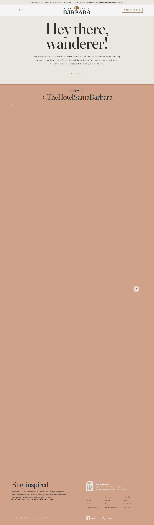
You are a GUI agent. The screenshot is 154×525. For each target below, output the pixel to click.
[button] (17, 10)
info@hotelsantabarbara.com (105, 489)
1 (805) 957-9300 (121, 489)
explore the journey (116, 2)
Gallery (107, 500)
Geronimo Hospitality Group (41, 518)
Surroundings (109, 497)
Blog (106, 504)
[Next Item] (136, 289)
